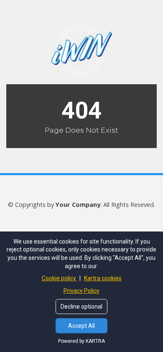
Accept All (81, 325)
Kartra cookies (103, 278)
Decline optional (81, 306)
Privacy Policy (81, 290)
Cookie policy (59, 278)
